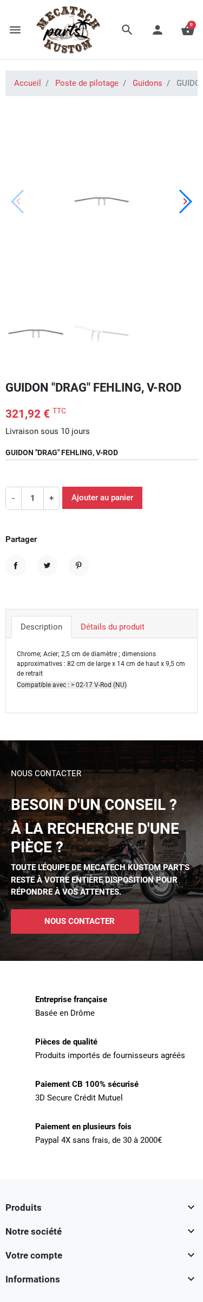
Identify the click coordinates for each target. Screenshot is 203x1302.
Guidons (147, 83)
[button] (127, 30)
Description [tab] (41, 627)
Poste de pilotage (87, 83)
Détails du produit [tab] (113, 627)
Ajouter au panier (102, 497)
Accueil (27, 83)
